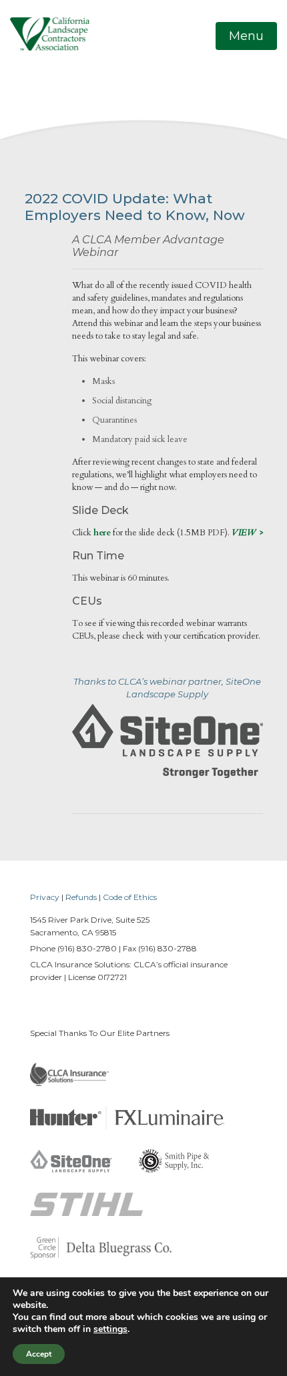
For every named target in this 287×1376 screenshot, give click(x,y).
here (102, 533)
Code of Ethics (130, 897)
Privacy (44, 897)
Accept (38, 1354)
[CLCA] (49, 33)
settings (110, 1329)
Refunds (81, 897)
